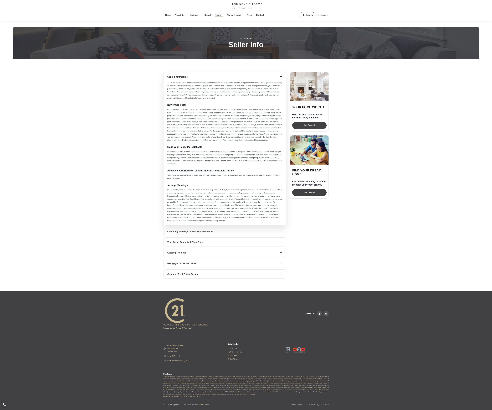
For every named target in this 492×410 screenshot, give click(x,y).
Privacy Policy (313, 405)
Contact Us (232, 348)
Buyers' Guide (233, 355)
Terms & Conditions (297, 405)
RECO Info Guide (235, 352)
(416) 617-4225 (173, 356)
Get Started (309, 125)
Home (241, 39)
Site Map (325, 405)
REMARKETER (203, 405)
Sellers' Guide (233, 359)
